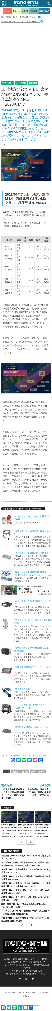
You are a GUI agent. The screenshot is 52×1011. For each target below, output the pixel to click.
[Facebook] (20, 979)
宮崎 (33, 771)
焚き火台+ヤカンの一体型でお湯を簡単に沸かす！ (33, 621)
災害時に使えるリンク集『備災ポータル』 (20, 21)
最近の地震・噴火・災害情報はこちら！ (19, 16)
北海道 (15, 771)
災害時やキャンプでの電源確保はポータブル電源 (32, 649)
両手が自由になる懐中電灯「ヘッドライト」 (32, 602)
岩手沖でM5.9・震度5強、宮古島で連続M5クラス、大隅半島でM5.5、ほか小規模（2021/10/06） (25, 884)
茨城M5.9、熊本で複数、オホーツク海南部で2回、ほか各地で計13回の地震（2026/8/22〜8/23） (9, 830)
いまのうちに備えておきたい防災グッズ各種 (32, 518)
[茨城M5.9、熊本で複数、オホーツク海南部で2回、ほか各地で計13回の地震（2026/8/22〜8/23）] (9, 816)
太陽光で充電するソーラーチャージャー (32, 668)
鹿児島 (25, 771)
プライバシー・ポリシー (26, 992)
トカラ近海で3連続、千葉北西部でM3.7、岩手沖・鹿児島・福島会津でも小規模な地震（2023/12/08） (25, 864)
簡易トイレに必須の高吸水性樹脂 (30, 571)
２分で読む (21, 82)
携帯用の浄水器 (22, 688)
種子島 (41, 771)
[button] (48, 4)
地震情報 (33, 82)
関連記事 (7, 807)
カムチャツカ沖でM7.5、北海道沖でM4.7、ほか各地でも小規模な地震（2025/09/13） (25, 912)
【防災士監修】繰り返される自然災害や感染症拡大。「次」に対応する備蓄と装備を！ (12, 794)
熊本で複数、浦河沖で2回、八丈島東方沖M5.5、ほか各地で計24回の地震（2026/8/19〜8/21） (26, 830)
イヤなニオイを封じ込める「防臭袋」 (33, 552)
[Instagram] (26, 979)
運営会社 (26, 996)
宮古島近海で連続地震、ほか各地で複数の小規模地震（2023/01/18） (39, 792)
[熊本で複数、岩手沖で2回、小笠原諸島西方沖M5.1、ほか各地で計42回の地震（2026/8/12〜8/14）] (43, 816)
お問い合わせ (43, 992)
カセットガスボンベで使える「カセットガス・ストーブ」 (32, 706)
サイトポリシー (10, 992)
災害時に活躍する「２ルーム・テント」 (31, 728)
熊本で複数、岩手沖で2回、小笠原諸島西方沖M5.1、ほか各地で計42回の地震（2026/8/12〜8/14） (42, 830)
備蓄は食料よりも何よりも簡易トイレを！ (32, 532)
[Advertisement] (26, 50)
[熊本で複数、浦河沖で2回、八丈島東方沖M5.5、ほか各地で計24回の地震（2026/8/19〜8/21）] (26, 816)
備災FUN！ (7, 82)
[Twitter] (32, 979)
